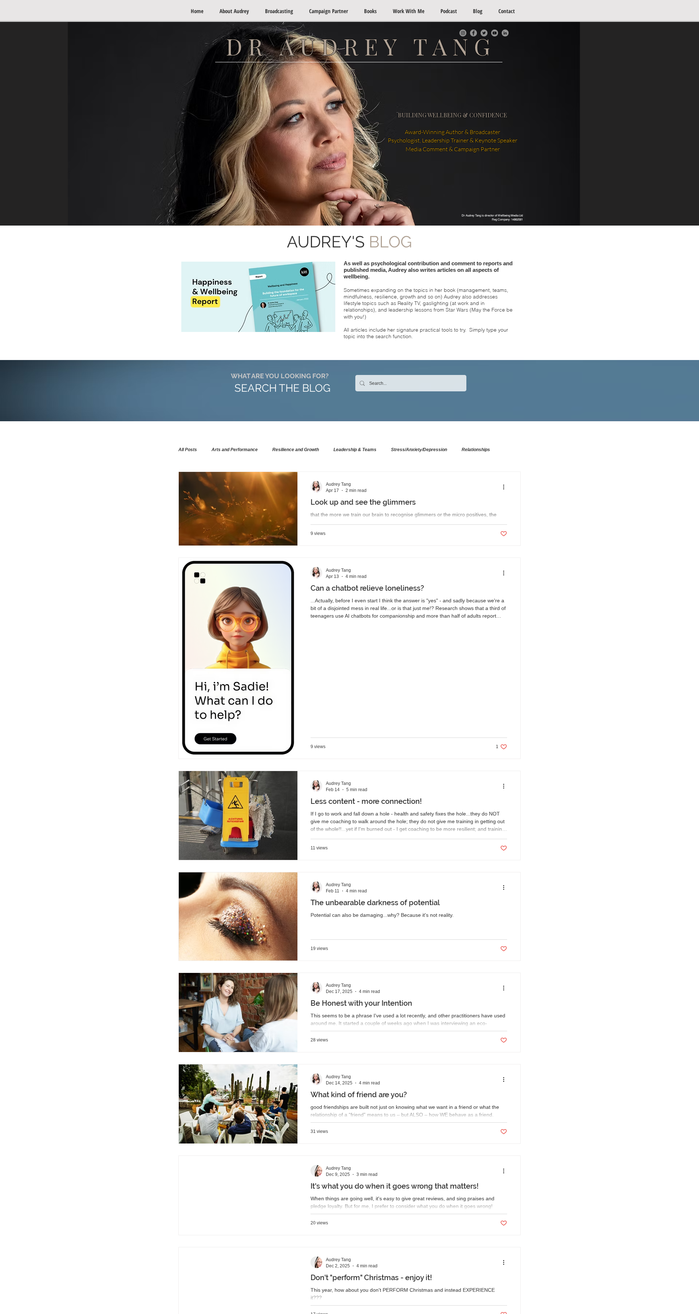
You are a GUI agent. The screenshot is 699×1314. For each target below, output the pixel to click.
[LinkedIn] (505, 33)
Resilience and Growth (295, 449)
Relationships (476, 449)
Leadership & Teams (354, 449)
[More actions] (506, 486)
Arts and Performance (235, 449)
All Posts (187, 449)
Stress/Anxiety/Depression (419, 449)
